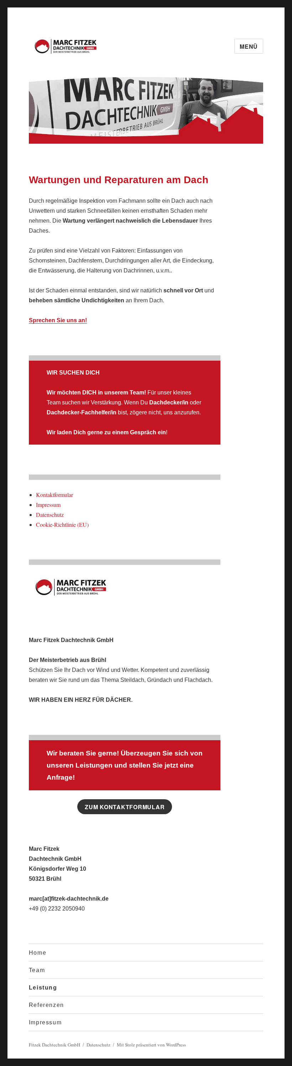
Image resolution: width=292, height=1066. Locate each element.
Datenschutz (50, 514)
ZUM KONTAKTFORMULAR (125, 807)
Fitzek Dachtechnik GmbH (54, 1044)
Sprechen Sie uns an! (58, 320)
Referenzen (46, 1005)
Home (37, 953)
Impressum (48, 504)
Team (37, 970)
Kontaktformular (54, 494)
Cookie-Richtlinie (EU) (62, 524)
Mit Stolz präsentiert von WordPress (151, 1044)
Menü (249, 46)
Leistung (43, 988)
